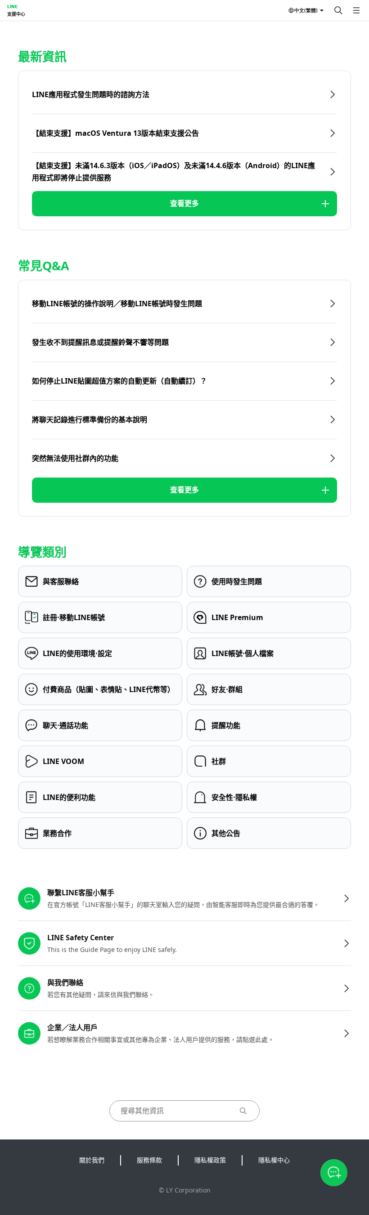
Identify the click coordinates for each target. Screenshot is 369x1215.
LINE (12, 6)
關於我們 (91, 1160)
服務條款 (149, 1160)
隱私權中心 (274, 1160)
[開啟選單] (356, 10)
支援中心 (16, 14)
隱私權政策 (210, 1160)
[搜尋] (338, 10)
